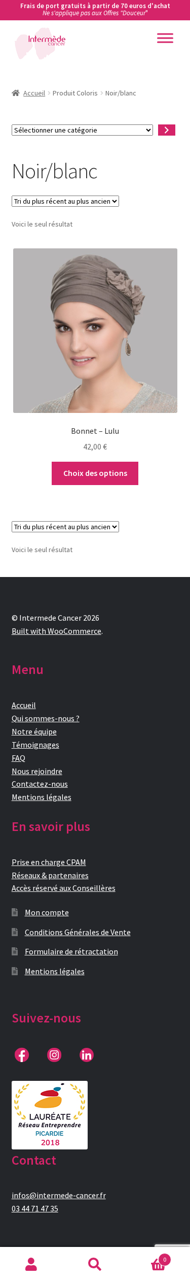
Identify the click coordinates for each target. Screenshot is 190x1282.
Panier (146, 1255)
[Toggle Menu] (165, 38)
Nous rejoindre (37, 771)
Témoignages (35, 745)
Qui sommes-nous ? (46, 718)
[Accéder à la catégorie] (166, 130)
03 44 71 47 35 (35, 1208)
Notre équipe (34, 731)
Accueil (34, 93)
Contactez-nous (40, 784)
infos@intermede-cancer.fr (59, 1195)
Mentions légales (41, 797)
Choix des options (95, 473)
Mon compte (47, 912)
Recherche (95, 1264)
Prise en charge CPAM (49, 862)
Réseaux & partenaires (50, 875)
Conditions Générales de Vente (78, 932)
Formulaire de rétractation (71, 951)
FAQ (18, 758)
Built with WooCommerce (56, 631)
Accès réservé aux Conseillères (64, 888)
